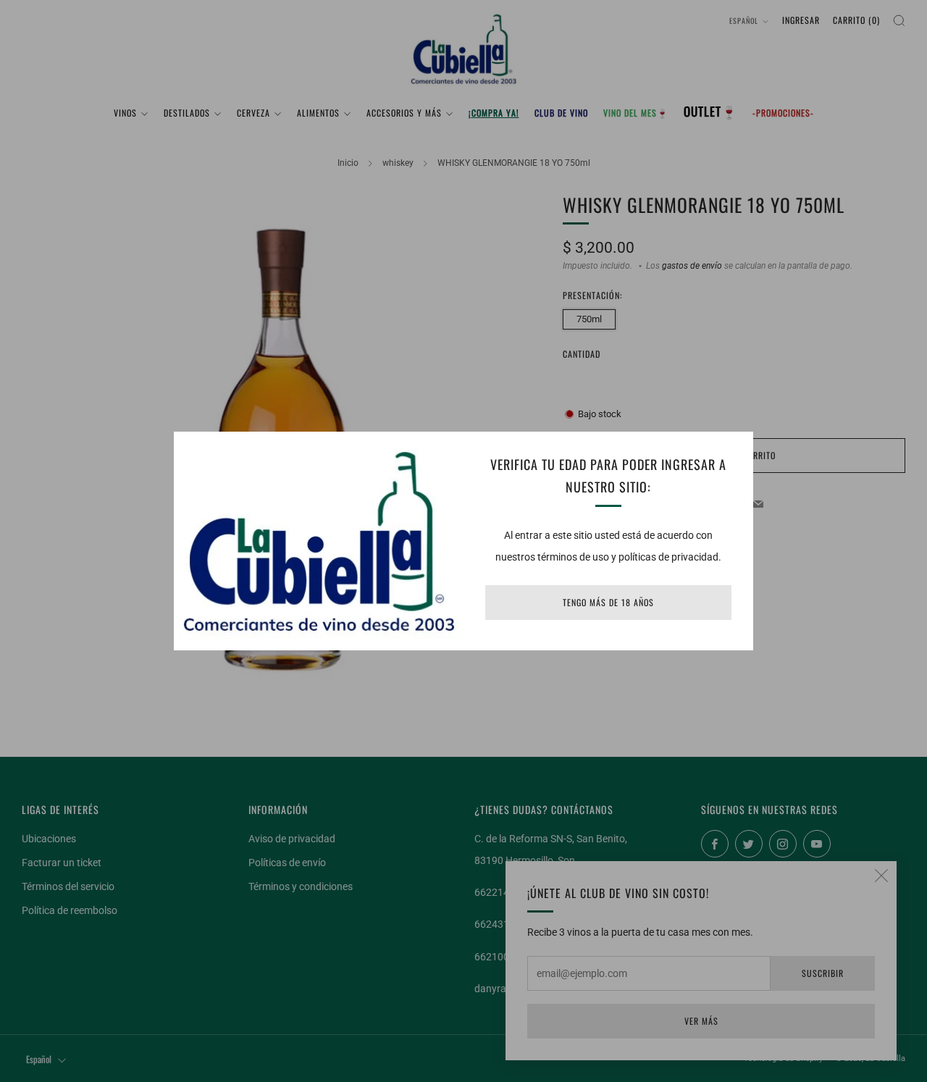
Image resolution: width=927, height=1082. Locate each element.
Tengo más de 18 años (608, 602)
